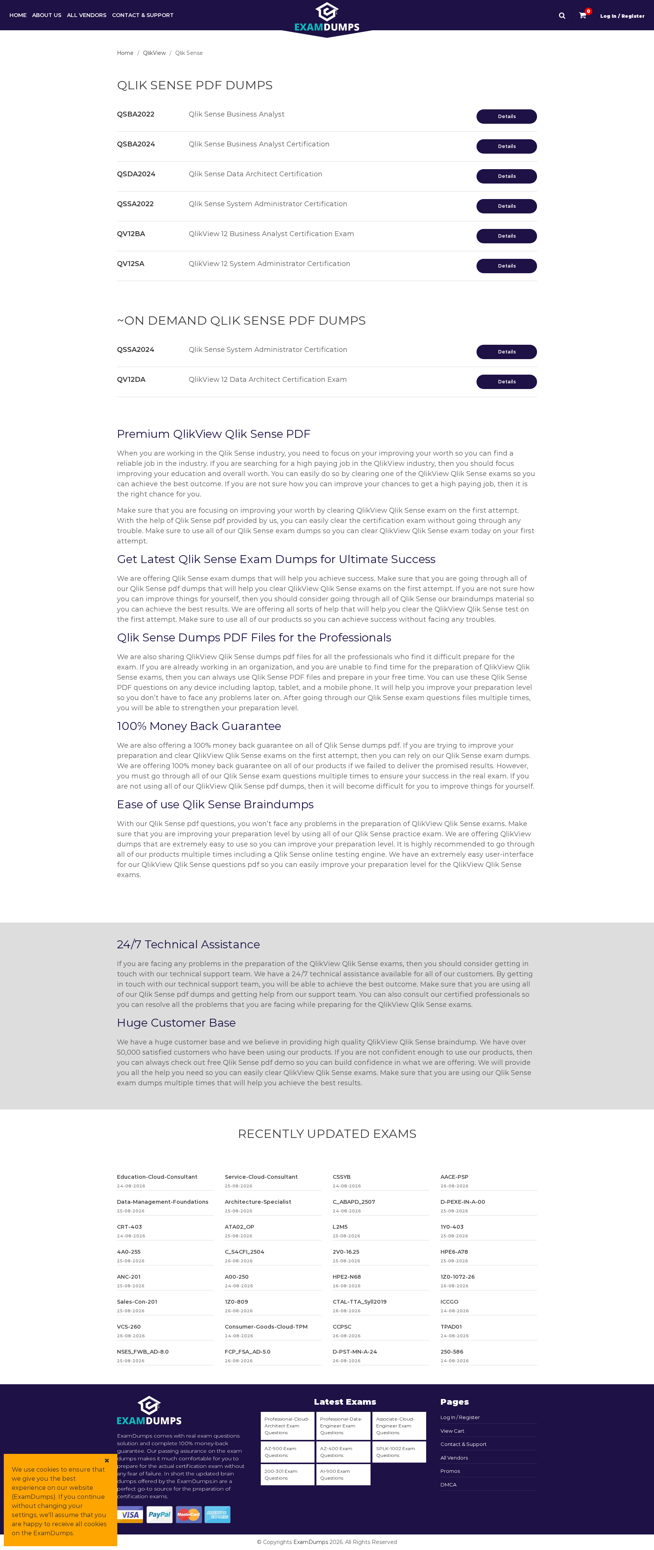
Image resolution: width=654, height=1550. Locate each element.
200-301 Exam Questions (281, 1474)
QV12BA (131, 234)
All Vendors (86, 15)
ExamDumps (310, 1542)
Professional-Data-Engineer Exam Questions (341, 1425)
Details (507, 116)
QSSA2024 (135, 349)
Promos (450, 1471)
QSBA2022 (135, 114)
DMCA (448, 1485)
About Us (46, 15)
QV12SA (130, 264)
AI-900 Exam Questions (335, 1474)
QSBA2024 (136, 144)
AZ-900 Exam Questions (280, 1452)
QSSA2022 (135, 204)
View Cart (452, 1431)
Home (17, 15)
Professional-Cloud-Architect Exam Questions (287, 1425)
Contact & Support (143, 15)
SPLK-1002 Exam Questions (395, 1452)
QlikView (154, 53)
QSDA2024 (136, 174)
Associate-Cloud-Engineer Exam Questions (395, 1425)
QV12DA (131, 379)
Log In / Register (622, 16)
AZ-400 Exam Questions (336, 1452)
